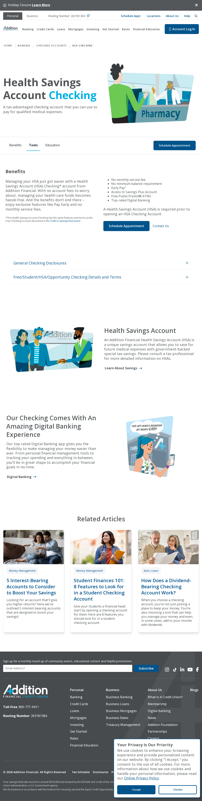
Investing (93, 29)
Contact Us (161, 226)
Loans (61, 29)
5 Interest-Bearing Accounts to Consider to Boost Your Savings (31, 586)
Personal (76, 690)
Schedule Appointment (174, 145)
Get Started (110, 29)
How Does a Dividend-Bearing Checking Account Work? (166, 586)
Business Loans (117, 704)
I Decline (177, 789)
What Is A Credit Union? (165, 697)
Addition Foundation (163, 725)
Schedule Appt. (131, 16)
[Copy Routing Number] (88, 16)
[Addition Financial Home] (25, 692)
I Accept (136, 789)
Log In (183, 29)
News (152, 718)
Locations (153, 16)
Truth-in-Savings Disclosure (65, 221)
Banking (28, 29)
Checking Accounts (51, 45)
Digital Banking (159, 711)
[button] (101, 263)
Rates (126, 29)
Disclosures (100, 772)
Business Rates (117, 718)
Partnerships (157, 731)
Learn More (41, 5)
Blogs (194, 690)
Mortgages (75, 29)
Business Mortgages (121, 711)
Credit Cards (45, 29)
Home (8, 45)
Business (112, 690)
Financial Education (146, 29)
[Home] (10, 29)
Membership (157, 704)
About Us (172, 16)
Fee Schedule (81, 772)
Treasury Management (123, 725)
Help (187, 16)
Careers (153, 738)
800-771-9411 (29, 707)
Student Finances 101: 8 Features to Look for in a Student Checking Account (99, 589)
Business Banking (119, 697)
